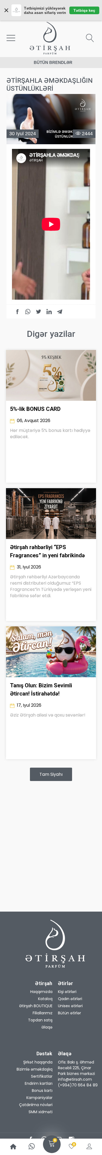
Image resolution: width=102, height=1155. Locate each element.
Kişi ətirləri (67, 991)
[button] (78, 1068)
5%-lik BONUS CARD (35, 409)
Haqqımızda (41, 991)
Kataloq (45, 998)
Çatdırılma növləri (35, 1104)
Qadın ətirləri (70, 998)
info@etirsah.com (75, 1079)
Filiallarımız (42, 1013)
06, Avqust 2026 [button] (33, 420)
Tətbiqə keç (84, 10)
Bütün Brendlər (53, 62)
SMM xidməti (40, 1112)
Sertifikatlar (41, 1076)
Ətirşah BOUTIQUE (35, 1006)
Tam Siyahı (51, 774)
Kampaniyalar (39, 1097)
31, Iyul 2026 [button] (28, 567)
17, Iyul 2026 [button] (28, 705)
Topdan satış (40, 1020)
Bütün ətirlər (69, 1013)
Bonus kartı (42, 1090)
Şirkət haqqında (37, 1062)
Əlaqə (46, 1027)
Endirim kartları (38, 1083)
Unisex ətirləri (70, 1006)
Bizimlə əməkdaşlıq (34, 1069)
